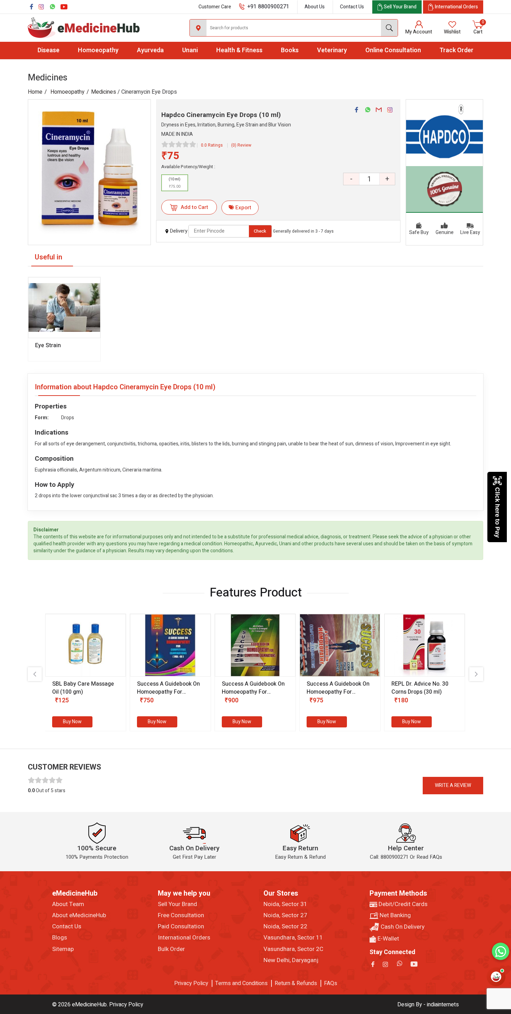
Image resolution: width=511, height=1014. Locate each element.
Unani (190, 50)
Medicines (103, 92)
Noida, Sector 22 (285, 926)
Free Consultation (181, 915)
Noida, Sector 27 (285, 915)
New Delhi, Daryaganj (290, 960)
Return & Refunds (296, 983)
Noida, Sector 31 (285, 904)
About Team (68, 904)
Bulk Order (171, 949)
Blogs (59, 938)
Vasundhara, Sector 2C (293, 949)
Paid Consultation (181, 926)
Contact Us (352, 6)
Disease (48, 50)
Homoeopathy (98, 50)
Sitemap (63, 949)
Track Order (456, 50)
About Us (315, 6)
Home (35, 92)
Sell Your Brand (177, 904)
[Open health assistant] (496, 976)
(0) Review (241, 145)
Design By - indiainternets (428, 1004)
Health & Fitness (239, 50)
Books (290, 50)
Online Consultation (393, 50)
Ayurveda (150, 50)
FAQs (330, 983)
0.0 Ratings (212, 145)
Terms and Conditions (241, 983)
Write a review (453, 785)
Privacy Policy (191, 983)
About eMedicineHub (79, 915)
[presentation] (35, 674)
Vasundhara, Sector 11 (293, 938)
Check (260, 231)
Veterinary (332, 50)
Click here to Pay (497, 512)
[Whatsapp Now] (500, 951)
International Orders (184, 938)
